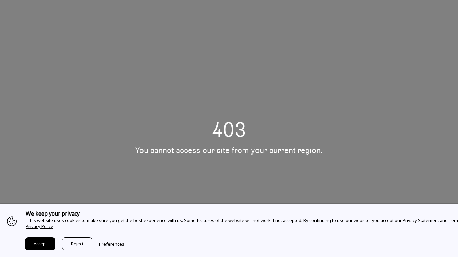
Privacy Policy (39, 226)
